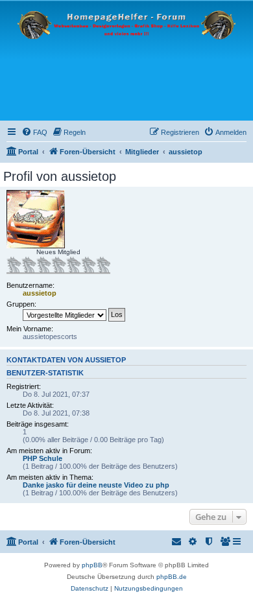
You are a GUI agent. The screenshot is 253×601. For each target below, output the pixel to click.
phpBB (92, 565)
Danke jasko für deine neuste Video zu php (96, 485)
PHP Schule (42, 458)
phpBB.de (171, 576)
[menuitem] (34, 132)
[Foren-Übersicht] (126, 60)
